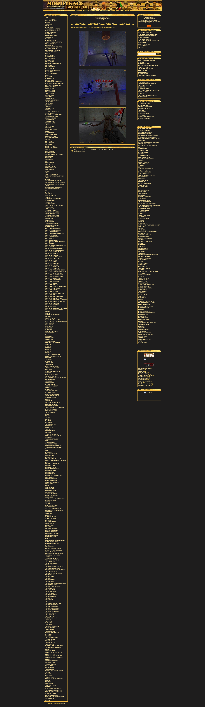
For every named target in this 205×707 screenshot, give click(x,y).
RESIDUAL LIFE (50, 465)
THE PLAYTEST (49, 593)
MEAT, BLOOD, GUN (51, 374)
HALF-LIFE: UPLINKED (52, 303)
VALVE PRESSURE (50, 664)
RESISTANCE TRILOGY (52, 469)
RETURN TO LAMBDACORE (53, 475)
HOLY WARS (142, 216)
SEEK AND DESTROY (51, 505)
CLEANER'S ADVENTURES (53, 115)
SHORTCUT (48, 515)
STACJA (47, 538)
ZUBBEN (47, 700)
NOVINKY (78, 10)
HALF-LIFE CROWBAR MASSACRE (149, 205)
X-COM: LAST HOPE (144, 339)
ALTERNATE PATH (50, 40)
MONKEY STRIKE (143, 236)
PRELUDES (48, 437)
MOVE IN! (141, 240)
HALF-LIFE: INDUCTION (52, 278)
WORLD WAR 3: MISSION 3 (53, 692)
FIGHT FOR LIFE (50, 203)
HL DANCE (48, 328)
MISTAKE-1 (48, 389)
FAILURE (47, 197)
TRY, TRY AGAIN (50, 639)
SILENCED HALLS (50, 517)
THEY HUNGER (49, 614)
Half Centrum (143, 372)
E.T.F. (46, 172)
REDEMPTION (49, 457)
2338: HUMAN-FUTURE (145, 129)
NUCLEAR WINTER (51, 404)
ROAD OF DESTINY (51, 480)
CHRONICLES (49, 108)
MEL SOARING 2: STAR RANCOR (55, 377)
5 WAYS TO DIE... (50, 19)
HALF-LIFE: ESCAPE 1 (52, 266)
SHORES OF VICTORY (145, 288)
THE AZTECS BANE (51, 563)
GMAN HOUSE (49, 222)
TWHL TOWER (49, 644)
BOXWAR (141, 147)
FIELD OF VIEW (143, 180)
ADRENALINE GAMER (145, 132)
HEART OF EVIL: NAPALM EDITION (56, 321)
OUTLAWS (141, 246)
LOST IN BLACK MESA (52, 366)
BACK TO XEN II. (50, 58)
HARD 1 (47, 311)
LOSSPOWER (49, 364)
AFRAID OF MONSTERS (52, 29)
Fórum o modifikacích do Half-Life (149, 21)
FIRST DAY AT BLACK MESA (54, 205)
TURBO (140, 321)
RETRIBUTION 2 (50, 474)
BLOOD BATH (49, 78)
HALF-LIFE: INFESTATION (53, 280)
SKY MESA (48, 520)
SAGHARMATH (49, 492)
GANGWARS (142, 192)
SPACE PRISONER (50, 536)
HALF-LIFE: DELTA (51, 261)
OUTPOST (48, 417)
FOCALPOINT (49, 207)
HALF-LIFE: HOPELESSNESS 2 (54, 276)
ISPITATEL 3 (48, 349)
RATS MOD (141, 261)
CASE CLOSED (49, 93)
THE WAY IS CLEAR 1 (51, 604)
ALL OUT (48, 38)
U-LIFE (47, 649)
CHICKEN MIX (49, 101)
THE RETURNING (50, 596)
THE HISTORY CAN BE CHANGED (55, 583)
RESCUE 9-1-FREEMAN (52, 464)
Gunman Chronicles (145, 368)
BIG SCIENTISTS (50, 67)
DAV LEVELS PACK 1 (51, 138)
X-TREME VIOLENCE (51, 695)
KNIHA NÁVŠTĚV (115, 10)
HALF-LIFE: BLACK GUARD (53, 256)
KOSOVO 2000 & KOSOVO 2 (53, 356)
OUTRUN (48, 419)
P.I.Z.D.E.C (48, 421)
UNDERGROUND (50, 654)
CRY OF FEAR (49, 126)
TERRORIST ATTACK (51, 558)
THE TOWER (49, 599)
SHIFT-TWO (48, 512)
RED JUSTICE (142, 266)
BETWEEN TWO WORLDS (53, 63)
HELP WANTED (49, 323)
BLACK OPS (49, 72)
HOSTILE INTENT (143, 113)
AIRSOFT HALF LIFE (144, 134)
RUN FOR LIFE (49, 487)
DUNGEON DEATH (50, 167)
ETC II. (47, 192)
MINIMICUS (48, 381)
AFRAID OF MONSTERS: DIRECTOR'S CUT (52, 31)
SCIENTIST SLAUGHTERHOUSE (55, 498)
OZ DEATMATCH (143, 250)
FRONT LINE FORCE (144, 183)
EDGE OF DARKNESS (51, 174)
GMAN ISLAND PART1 (52, 223)
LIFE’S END (48, 361)
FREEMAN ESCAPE (51, 210)
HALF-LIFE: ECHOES (51, 265)
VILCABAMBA (49, 669)
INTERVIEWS (88, 10)
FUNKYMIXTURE (143, 185)
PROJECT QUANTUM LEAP (53, 447)
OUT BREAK (142, 245)
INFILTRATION (49, 338)
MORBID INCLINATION (145, 238)
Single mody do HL (145, 381)
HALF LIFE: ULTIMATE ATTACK (54, 233)
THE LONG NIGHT (50, 588)
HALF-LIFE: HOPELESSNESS (54, 275)
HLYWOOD (48, 329)
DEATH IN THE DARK (51, 148)
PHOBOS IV (48, 425)
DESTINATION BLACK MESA (54, 154)
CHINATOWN (49, 105)
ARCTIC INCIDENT (50, 43)
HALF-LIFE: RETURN (51, 290)
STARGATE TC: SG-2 (51, 541)
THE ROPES (48, 598)
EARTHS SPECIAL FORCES (146, 175)
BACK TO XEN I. (50, 57)
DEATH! (140, 167)
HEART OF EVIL (50, 318)
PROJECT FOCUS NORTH (53, 445)
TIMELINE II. (48, 623)
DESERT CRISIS (143, 170)
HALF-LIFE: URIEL (50, 306)
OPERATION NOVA (51, 409)
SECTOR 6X (48, 503)
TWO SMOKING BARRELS (53, 647)
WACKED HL (142, 327)
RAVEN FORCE (142, 263)
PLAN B (47, 429)
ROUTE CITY (49, 483)
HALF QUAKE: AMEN (51, 240)
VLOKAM (48, 674)
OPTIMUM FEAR (50, 412)
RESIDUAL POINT (50, 467)
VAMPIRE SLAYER (143, 324)
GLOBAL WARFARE (144, 197)
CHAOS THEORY (50, 98)
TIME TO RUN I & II (50, 618)
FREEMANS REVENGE (52, 217)
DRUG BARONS (50, 166)
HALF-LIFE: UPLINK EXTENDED (55, 301)
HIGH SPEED (49, 326)
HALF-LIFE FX (49, 247)
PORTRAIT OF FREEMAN (53, 435)
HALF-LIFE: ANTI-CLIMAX (53, 251)
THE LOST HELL (50, 590)
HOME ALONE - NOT (51, 331)
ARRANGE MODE (50, 45)
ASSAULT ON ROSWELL (52, 50)
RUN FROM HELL (50, 488)
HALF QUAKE (49, 238)
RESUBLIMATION (50, 470)
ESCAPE (47, 179)
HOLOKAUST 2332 (144, 215)
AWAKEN (47, 53)
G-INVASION (49, 220)
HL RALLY (141, 110)
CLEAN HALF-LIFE (51, 113)
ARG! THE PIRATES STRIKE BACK (149, 139)
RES (46, 462)
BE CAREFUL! (49, 60)
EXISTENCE (141, 178)
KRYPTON (48, 358)
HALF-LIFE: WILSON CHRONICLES (56, 308)
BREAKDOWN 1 (50, 90)
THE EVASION (49, 575)
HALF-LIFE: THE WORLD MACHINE (56, 300)
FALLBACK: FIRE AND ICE (53, 198)
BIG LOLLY (48, 65)
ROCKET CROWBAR (144, 274)
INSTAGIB (141, 221)
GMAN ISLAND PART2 (52, 225)
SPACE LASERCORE (51, 535)
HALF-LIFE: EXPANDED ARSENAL (55, 271)
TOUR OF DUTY (143, 318)
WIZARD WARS (142, 336)
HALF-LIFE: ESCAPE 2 (52, 268)
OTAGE (47, 416)
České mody (149, 17)
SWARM (140, 299)
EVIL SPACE (48, 193)
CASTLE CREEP (50, 95)
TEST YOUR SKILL (50, 561)
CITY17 (141, 382)
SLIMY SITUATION (50, 522)
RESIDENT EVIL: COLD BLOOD (148, 271)
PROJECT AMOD (50, 442)
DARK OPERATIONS (51, 134)
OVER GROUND (143, 248)
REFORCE (141, 269)
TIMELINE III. (49, 624)
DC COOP (141, 165)
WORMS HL (141, 337)
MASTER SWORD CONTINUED (147, 231)
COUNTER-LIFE (50, 123)
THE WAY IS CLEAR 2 (51, 606)
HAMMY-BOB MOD (144, 208)
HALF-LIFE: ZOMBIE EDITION (54, 309)
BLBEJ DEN (48, 77)
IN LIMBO (141, 220)
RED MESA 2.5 (49, 455)
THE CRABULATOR (51, 571)
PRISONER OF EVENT (51, 439)
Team (63, 703)
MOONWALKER (50, 392)
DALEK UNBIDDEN (51, 129)
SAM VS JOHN (142, 281)
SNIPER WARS (142, 291)
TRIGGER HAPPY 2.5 (51, 637)
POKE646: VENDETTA (51, 434)
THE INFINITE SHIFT (51, 585)
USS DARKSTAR (50, 662)
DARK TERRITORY (51, 136)
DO (46, 161)
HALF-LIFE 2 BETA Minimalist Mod (55, 245)
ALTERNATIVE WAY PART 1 (53, 42)
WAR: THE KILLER (50, 685)
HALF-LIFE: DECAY (51, 260)
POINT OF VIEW (50, 430)
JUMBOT (141, 228)
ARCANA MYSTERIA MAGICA (147, 137)
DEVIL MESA (49, 156)
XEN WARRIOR (49, 698)
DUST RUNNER (49, 169)
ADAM (47, 25)
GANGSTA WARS (143, 190)
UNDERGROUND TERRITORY (54, 657)
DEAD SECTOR (49, 143)
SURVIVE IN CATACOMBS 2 (53, 550)
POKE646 (48, 432)
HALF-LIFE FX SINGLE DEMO (54, 248)
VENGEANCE (49, 666)
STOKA (47, 545)
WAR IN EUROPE (143, 329)
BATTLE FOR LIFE (144, 144)
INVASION (48, 344)
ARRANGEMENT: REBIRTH (53, 47)
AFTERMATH (49, 33)
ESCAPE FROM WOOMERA (53, 187)
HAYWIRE (48, 316)
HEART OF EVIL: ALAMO (53, 319)
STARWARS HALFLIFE (52, 543)
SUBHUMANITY (49, 546)
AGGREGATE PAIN (51, 35)
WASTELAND (142, 331)
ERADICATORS (143, 177)
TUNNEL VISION (50, 642)
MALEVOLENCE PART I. (52, 371)
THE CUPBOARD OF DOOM (53, 573)
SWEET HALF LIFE (50, 551)
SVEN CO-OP (142, 111)
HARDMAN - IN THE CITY (52, 314)
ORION (47, 414)
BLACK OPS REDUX (51, 73)
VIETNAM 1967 (49, 667)
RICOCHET (141, 115)
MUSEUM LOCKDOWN (52, 394)
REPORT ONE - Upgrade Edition (55, 459)
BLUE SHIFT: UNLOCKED (53, 85)
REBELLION (48, 452)
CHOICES (48, 106)
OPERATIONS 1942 (51, 411)
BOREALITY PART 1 (51, 86)
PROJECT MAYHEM (144, 256)
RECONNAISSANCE (51, 454)
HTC (46, 334)
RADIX (47, 449)
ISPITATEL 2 (48, 348)
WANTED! (48, 682)
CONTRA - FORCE (144, 155)
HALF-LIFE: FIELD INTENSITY (54, 273)
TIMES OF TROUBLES (52, 626)
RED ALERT (142, 264)
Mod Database (144, 376)
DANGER (48, 131)
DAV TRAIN (48, 141)
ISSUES (47, 353)
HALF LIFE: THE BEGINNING (147, 203)
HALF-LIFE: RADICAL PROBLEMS (55, 286)
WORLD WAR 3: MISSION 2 (53, 690)
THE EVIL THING (50, 576)
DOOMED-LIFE (49, 162)
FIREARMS (141, 182)
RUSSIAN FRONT (143, 278)
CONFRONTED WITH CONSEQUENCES (51, 117)
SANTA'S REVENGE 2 (51, 495)
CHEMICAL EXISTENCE (52, 100)
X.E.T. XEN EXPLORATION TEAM (55, 697)
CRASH (47, 124)
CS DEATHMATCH (143, 162)
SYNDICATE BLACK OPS (146, 301)
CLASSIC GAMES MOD (52, 111)
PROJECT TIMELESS (144, 258)
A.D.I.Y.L (47, 22)
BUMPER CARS (143, 150)
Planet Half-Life (144, 378)
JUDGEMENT (142, 226)
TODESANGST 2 (50, 629)
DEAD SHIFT (49, 144)
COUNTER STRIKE (144, 103)
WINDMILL (48, 687)
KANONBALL (142, 230)
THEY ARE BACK (50, 613)
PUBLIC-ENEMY (143, 260)
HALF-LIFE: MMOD (51, 283)
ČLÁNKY (105, 10)
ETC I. (47, 190)
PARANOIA (48, 422)
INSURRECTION (50, 341)
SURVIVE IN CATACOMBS (53, 548)
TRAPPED (48, 636)
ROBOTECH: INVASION (52, 482)
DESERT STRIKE (50, 153)
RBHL (47, 450)
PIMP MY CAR (49, 427)
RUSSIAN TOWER (50, 490)
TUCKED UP (48, 641)
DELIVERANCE (49, 151)
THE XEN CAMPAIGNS (52, 608)
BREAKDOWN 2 (50, 91)
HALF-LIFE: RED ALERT (52, 288)
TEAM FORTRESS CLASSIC (146, 303)
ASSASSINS (141, 140)
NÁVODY (97, 10)
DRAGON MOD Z (143, 173)
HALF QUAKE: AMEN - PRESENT (55, 242)
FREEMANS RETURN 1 (52, 213)
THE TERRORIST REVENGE (146, 313)
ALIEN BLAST (49, 37)
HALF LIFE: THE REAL (52, 232)
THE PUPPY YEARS (51, 594)
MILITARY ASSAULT (144, 235)
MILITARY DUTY (50, 379)
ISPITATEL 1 (48, 346)
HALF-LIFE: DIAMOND (52, 263)
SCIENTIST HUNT (143, 286)
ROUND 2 (141, 276)
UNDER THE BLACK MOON (53, 652)
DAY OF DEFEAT (143, 105)
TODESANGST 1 (50, 628)
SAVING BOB (49, 497)
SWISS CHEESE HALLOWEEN (54, 553)
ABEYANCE (48, 24)
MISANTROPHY (49, 382)
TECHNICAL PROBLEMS (52, 555)
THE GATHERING (143, 308)
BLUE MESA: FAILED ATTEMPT (54, 83)
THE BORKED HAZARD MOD (54, 566)
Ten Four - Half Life (145, 384)
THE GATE (48, 578)
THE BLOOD (49, 565)
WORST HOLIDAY (50, 693)
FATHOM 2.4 (48, 202)
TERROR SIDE (49, 556)
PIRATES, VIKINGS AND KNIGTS (148, 255)
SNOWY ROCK (49, 525)
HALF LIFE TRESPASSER (53, 228)
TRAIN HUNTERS (143, 319)
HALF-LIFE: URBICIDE (52, 305)
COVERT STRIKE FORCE (146, 158)
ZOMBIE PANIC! (143, 342)
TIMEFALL (48, 619)
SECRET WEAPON (50, 500)
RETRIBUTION (49, 472)
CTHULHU (48, 128)
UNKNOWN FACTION (51, 661)
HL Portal (142, 371)
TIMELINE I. (48, 621)
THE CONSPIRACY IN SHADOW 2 (55, 570)
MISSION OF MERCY (51, 386)
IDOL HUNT (48, 336)
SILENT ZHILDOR (50, 518)
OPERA (140, 243)
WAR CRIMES (49, 683)
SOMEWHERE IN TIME (51, 533)
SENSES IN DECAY (50, 507)
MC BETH (48, 372)
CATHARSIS (48, 96)
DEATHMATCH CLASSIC (145, 168)
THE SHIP (141, 309)
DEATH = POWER (50, 146)
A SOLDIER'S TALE (51, 20)
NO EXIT (47, 399)
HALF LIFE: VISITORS (51, 237)
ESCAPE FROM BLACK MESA (54, 180)
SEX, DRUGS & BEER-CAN (53, 508)
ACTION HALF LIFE (144, 118)
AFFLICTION (49, 27)
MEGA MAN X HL (143, 233)
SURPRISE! (141, 296)
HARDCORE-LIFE (143, 210)
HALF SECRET (49, 243)
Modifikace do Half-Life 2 (149, 20)
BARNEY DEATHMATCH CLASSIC (148, 142)
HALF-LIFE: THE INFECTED (53, 298)
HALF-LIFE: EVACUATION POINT (55, 270)
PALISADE (141, 251)
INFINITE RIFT (49, 339)
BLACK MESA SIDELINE (52, 70)
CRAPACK (141, 160)
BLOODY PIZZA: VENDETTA (53, 82)
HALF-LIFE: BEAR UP (51, 253)
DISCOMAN (48, 157)
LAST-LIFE (48, 359)
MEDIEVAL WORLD (51, 376)
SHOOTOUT (48, 513)
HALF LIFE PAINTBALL (145, 202)
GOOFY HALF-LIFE (144, 200)
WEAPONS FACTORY (144, 332)
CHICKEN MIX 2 (49, 103)
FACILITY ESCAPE (50, 195)
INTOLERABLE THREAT (52, 343)
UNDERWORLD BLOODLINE (147, 322)
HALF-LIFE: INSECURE (52, 281)
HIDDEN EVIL (49, 324)
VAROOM (141, 326)
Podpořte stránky (149, 18)
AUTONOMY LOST (50, 52)
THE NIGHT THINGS (51, 591)
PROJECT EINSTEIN (51, 444)
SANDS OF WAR (143, 283)
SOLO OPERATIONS (51, 530)
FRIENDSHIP (49, 218)
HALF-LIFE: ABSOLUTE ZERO (54, 250)
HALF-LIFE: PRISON (51, 285)
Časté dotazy (149, 23)
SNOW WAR (141, 293)
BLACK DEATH (49, 68)
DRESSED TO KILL (51, 164)
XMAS (140, 341)
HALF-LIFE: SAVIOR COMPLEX (54, 293)
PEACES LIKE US (50, 424)
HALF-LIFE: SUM (50, 295)
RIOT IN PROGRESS (51, 479)
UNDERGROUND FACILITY (53, 656)
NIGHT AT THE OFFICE (52, 396)
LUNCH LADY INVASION (52, 367)
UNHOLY (47, 659)
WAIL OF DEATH (50, 677)
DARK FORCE (49, 133)
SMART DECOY (49, 523)
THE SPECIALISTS (143, 64)
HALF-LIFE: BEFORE (51, 255)
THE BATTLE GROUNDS (145, 306)
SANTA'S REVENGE (51, 493)
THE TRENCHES (143, 314)
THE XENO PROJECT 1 (52, 609)
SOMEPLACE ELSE (51, 532)
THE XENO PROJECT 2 (52, 611)
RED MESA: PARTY (144, 268)
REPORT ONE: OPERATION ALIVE (55, 460)
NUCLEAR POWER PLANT (53, 402)
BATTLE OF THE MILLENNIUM (147, 145)
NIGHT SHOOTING (50, 397)
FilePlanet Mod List (145, 385)
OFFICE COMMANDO (51, 406)
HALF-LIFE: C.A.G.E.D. (52, 258)
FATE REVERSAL (50, 200)
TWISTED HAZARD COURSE (54, 646)
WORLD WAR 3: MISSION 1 (53, 688)
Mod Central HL (144, 374)
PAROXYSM (141, 253)
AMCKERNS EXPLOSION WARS (148, 135)
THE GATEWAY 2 (50, 581)
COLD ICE (141, 153)
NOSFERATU (49, 401)
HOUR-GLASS (49, 333)
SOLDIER (48, 527)
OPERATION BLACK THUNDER (54, 407)
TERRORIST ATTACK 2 (52, 560)
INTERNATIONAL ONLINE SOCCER (149, 225)
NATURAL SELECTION (145, 106)
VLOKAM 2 (48, 675)
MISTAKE (48, 387)
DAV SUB (48, 139)
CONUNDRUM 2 (50, 121)
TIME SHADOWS (50, 616)
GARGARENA (142, 193)
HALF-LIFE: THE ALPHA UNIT (54, 296)
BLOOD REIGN (49, 80)
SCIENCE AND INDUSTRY (146, 116)
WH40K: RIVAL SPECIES (145, 334)
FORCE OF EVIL (50, 208)
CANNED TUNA (143, 152)
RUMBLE (47, 485)
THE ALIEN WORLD (144, 304)
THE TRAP (48, 601)
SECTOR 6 (48, 502)
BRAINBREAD (142, 148)
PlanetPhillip (143, 379)
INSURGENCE (142, 223)
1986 (46, 17)
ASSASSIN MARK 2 (51, 48)
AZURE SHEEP (49, 55)
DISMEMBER (49, 159)
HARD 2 (47, 313)
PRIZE (47, 440)
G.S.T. (140, 188)
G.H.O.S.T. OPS (143, 187)
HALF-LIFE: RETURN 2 (52, 291)
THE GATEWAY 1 (50, 580)
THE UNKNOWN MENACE (53, 603)
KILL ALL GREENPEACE (52, 354)
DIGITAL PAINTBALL (144, 172)
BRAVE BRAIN (49, 88)
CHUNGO (48, 110)
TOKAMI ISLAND (50, 631)
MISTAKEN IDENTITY (51, 391)
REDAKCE (126, 10)
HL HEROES (142, 211)
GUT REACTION (50, 227)
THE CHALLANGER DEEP (53, 568)
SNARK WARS (142, 289)
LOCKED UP (49, 363)
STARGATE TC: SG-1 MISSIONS (55, 540)
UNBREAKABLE (50, 651)
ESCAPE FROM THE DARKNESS (55, 182)
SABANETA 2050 (143, 279)
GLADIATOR (142, 195)
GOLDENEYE (142, 198)
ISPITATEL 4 (48, 351)
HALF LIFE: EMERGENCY (53, 230)
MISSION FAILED (50, 384)
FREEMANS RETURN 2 (52, 215)
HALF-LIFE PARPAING (145, 206)
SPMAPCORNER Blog (146, 375)
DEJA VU (47, 149)
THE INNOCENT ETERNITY (53, 586)
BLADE (47, 75)
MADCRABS (48, 369)
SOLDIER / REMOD (51, 528)
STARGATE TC (142, 294)
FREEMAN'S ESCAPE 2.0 (52, 212)
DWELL (47, 171)
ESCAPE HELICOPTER (52, 189)
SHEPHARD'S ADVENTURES (54, 510)
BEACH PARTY (49, 62)
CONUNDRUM (49, 119)
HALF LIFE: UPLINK (51, 235)
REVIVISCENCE (49, 477)
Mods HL (142, 369)
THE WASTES (142, 316)
